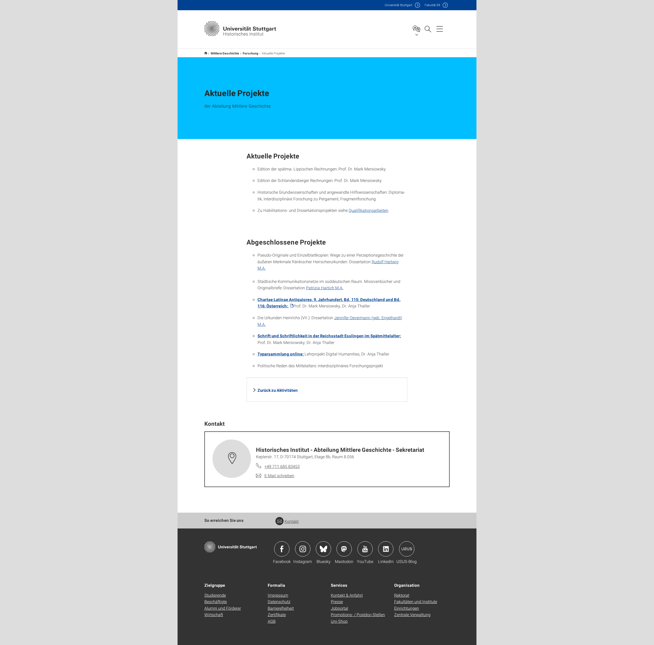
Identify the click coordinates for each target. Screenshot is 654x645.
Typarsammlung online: (281, 353)
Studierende (215, 595)
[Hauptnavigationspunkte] (439, 28)
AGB (272, 621)
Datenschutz (279, 601)
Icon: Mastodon (344, 549)
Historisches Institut (205, 53)
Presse (337, 601)
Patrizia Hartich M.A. (324, 287)
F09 (432, 5)
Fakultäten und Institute (415, 601)
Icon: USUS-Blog (406, 549)
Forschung (250, 53)
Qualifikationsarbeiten (368, 210)
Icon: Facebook (281, 549)
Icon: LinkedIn (385, 549)
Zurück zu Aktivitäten (278, 390)
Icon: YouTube (365, 549)
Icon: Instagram (302, 549)
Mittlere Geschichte (225, 53)
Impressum (278, 595)
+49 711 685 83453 (282, 466)
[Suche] (427, 28)
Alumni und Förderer (222, 608)
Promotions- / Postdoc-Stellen (358, 614)
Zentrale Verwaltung (412, 614)
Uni (398, 5)
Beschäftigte (215, 601)
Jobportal (339, 608)
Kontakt (292, 521)
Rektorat (401, 595)
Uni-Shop (339, 621)
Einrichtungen (406, 608)
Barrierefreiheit (281, 608)
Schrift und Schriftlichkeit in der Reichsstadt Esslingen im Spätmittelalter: (329, 335)
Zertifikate (277, 614)
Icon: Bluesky (323, 549)
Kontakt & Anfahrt (347, 595)
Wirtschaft (213, 614)
